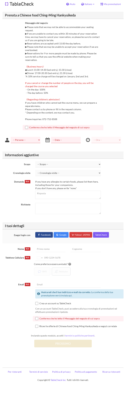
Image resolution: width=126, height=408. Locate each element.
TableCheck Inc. (58, 380)
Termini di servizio (38, 371)
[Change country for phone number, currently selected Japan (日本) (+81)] (39, 258)
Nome (23, 248)
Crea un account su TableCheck (55, 303)
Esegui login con (22, 235)
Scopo (27, 164)
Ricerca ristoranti (111, 371)
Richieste (25, 204)
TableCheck (101, 234)
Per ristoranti (15, 371)
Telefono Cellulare (17, 257)
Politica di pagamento (86, 371)
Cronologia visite (21, 173)
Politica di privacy (61, 371)
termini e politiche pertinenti (79, 335)
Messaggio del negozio (36, 23)
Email (23, 284)
